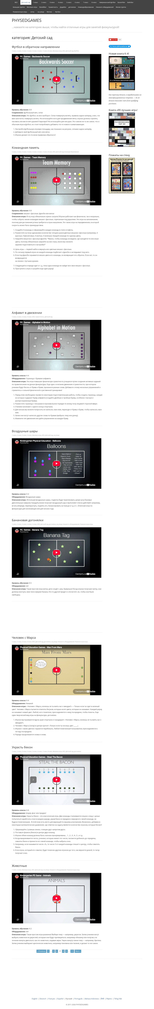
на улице (41, 12)
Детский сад (25, 2)
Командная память (25, 148)
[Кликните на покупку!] (122, 129)
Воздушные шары (25, 431)
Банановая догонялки (27, 520)
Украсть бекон (22, 747)
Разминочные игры (20, 12)
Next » (77, 951)
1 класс (35, 2)
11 (72, 951)
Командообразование (86, 7)
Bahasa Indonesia (92, 999)
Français (51, 999)
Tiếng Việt (118, 999)
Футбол (57, 12)
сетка (32, 12)
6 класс (77, 2)
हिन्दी (102, 999)
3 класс (52, 2)
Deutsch (43, 999)
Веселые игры (32, 7)
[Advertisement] (57, 292)
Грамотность (53, 7)
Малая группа (121, 7)
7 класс (85, 2)
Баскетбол (121, 2)
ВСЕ (16, 2)
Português (78, 999)
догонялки (72, 7)
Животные (19, 866)
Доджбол (63, 7)
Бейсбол (130, 2)
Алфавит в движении (27, 313)
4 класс (60, 2)
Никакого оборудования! (105, 7)
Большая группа (19, 7)
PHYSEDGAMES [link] (26, 20)
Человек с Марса (24, 638)
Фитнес (49, 12)
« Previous (41, 951)
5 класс (69, 2)
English (34, 999)
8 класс (94, 2)
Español (60, 999)
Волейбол (42, 7)
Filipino (109, 999)
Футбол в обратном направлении (36, 47)
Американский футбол (107, 2)
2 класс (43, 2)
